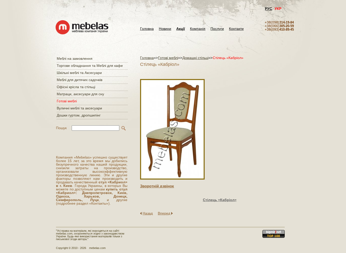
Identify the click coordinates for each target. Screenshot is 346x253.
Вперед (164, 213)
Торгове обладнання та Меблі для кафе (90, 66)
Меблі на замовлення (74, 58)
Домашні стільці (195, 58)
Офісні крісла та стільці (76, 87)
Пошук (61, 128)
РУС (268, 9)
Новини (165, 29)
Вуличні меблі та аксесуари (79, 108)
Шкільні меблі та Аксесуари (79, 73)
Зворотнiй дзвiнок (157, 186)
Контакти (236, 29)
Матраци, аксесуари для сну (80, 94)
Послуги (217, 29)
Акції (180, 29)
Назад (148, 213)
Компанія (197, 29)
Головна (147, 29)
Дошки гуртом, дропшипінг (79, 115)
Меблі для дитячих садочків (79, 80)
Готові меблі (67, 101)
